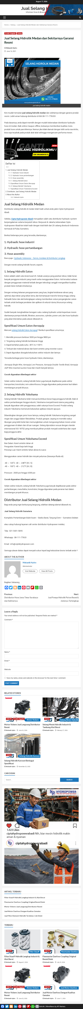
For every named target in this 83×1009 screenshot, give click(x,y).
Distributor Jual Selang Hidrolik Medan (21, 192)
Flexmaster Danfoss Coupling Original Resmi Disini (24, 902)
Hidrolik (9, 719)
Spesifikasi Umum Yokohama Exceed (24, 189)
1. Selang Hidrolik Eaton (19, 181)
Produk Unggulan (10, 33)
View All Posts (47, 571)
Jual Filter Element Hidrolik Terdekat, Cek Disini (23, 916)
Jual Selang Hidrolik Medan (17, 170)
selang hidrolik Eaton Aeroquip (24, 330)
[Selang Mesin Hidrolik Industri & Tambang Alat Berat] (61, 709)
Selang (20, 33)
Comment (8, 620)
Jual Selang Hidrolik (41, 8)
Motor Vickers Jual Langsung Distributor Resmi (23, 907)
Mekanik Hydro (11, 48)
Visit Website (30, 571)
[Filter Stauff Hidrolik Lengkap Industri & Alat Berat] (22, 941)
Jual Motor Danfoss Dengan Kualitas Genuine (22, 911)
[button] (4, 17)
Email (7, 661)
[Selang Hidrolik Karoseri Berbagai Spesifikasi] (22, 746)
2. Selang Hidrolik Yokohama (21, 186)
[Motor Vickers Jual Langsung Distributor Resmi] (22, 709)
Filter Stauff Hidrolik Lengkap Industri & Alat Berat (24, 897)
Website (7, 669)
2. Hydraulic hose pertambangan (22, 175)
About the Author (13, 195)
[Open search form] (80, 17)
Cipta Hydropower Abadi (22, 219)
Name (7, 652)
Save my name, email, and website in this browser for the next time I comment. (36, 678)
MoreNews (50, 1006)
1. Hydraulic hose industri (20, 173)
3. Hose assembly (17, 178)
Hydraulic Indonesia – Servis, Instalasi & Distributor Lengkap (39, 258)
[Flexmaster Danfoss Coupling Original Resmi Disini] (61, 941)
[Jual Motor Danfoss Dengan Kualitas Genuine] (61, 978)
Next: (63, 597)
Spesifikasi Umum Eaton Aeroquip (23, 183)
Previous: (21, 597)
